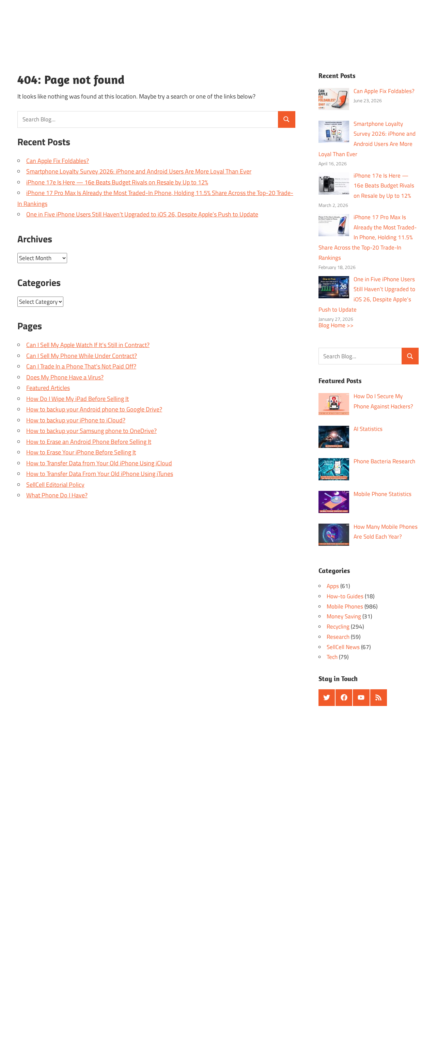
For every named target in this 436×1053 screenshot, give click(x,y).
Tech (332, 656)
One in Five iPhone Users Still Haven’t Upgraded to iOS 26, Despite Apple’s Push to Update (142, 214)
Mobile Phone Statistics (382, 494)
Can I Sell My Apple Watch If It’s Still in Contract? (88, 344)
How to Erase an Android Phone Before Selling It (88, 441)
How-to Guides (345, 596)
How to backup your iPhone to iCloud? (75, 420)
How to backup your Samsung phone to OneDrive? (91, 430)
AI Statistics (368, 428)
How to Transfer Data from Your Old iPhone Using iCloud (99, 463)
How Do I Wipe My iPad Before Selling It (77, 398)
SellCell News (343, 647)
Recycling (338, 626)
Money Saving (344, 616)
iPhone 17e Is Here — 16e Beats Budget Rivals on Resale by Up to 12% (117, 182)
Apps (333, 586)
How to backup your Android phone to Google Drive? (94, 409)
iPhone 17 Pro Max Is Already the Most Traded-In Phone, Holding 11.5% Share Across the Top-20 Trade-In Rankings (367, 237)
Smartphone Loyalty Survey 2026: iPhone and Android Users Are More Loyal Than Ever (138, 171)
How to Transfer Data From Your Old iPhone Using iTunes (99, 473)
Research (338, 636)
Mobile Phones (345, 606)
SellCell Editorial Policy (55, 484)
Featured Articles (48, 387)
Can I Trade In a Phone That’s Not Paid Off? (81, 366)
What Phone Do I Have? (57, 495)
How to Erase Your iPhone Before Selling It (81, 452)
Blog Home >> (336, 325)
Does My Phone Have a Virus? (65, 377)
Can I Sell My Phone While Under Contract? (81, 355)
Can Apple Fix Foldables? (57, 160)
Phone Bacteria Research (384, 461)
